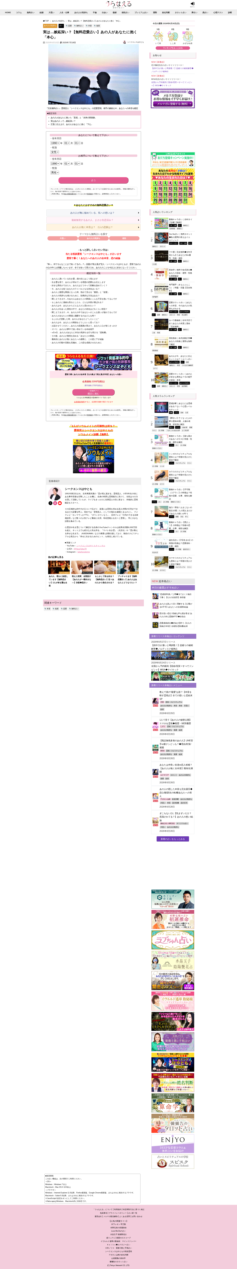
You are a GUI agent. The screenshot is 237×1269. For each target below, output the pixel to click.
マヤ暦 (154, 264)
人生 (153, 332)
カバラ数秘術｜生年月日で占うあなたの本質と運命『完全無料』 (180, 323)
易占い (205, 12)
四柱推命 (155, 350)
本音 (90, 26)
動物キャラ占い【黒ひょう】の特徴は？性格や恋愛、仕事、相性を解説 (179, 525)
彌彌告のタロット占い (118, 1262)
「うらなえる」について (102, 1209)
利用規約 (90, 194)
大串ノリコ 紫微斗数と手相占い (118, 1248)
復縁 (115, 12)
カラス (162, 484)
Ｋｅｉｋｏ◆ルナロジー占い (118, 1245)
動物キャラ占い (157, 448)
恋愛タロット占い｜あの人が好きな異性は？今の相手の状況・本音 (180, 377)
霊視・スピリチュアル (174, 702)
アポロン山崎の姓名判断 (118, 1255)
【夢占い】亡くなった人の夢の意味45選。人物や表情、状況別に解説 (180, 421)
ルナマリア (164, 775)
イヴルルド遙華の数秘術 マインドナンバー (118, 1241)
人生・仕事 (64, 12)
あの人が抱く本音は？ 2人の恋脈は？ (92, 227)
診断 (230, 12)
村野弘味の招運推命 (119, 1228)
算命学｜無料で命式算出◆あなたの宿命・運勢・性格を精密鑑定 (180, 273)
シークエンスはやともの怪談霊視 (118, 1251)
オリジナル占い (182, 823)
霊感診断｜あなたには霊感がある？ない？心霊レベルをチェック (180, 406)
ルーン (155, 368)
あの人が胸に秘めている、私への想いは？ (92, 213)
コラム (19, 12)
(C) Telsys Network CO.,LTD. (118, 1265)
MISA (162, 751)
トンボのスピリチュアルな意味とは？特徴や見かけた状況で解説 (180, 457)
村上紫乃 (184, 314)
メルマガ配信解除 (110, 1216)
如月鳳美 (184, 386)
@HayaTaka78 (80, 549)
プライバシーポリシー (118, 1213)
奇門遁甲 (155, 297)
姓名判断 (166, 12)
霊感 (181, 412)
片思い (51, 12)
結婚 (41, 12)
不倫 (95, 12)
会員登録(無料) (79, 402)
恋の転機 (175, 803)
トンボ (162, 466)
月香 (162, 702)
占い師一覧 (132, 1213)
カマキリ (162, 570)
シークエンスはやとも (135, 42)
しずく (162, 726)
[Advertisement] (172, 129)
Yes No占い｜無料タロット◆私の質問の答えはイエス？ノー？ (180, 237)
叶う (186, 516)
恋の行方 (184, 803)
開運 (190, 427)
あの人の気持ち (81, 12)
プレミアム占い (141, 12)
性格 (158, 332)
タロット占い (180, 12)
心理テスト (218, 12)
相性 (124, 238)
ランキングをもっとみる (173, 48)
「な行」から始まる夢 (173, 430)
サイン (154, 430)
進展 (98, 26)
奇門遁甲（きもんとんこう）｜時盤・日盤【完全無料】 (180, 288)
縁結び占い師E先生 (167, 823)
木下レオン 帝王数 (118, 1224)
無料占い (31, 12)
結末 (162, 709)
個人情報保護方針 (70, 194)
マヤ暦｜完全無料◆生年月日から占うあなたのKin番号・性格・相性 (180, 255)
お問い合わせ (137, 1216)
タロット (162, 246)
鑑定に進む (93, 392)
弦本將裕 (172, 228)
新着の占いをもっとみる (173, 839)
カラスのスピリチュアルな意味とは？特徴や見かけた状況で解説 (180, 475)
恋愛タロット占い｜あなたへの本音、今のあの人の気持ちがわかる (180, 305)
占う (93, 180)
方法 (181, 516)
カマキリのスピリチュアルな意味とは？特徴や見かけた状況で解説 (180, 561)
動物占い (180, 228)
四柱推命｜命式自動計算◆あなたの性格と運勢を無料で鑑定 (180, 341)
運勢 (155, 12)
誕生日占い (186, 549)
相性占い (125, 12)
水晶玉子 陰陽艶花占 (118, 1234)
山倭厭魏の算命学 (118, 1258)
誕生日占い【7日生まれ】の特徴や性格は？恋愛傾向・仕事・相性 (181, 543)
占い (61, 25)
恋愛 (70, 26)
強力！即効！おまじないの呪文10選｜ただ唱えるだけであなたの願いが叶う (180, 510)
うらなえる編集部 (187, 365)
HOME (8, 12)
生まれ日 (155, 552)
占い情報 (161, 430)
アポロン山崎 (165, 799)
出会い (105, 12)
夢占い (194, 12)
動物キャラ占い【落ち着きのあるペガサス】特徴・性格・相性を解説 (180, 439)
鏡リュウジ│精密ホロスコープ (118, 1238)
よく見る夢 (185, 430)
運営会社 (98, 1216)
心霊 (186, 412)
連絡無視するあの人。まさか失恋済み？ (92, 220)
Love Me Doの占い (118, 1231)
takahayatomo (83, 552)
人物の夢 (184, 427)
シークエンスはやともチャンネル (90, 546)
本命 (180, 705)
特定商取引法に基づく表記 (133, 1209)
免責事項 (103, 1213)
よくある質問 (124, 1216)
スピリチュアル (180, 463)
